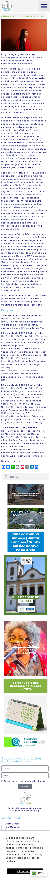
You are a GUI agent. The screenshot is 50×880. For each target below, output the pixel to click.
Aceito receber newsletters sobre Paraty (24, 781)
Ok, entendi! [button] (25, 871)
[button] (43, 6)
